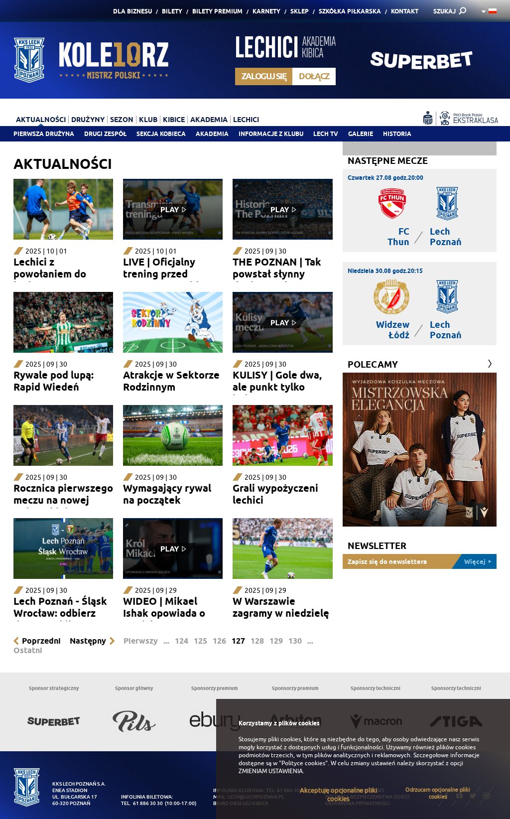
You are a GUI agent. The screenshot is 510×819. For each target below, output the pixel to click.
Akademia (212, 133)
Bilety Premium (217, 11)
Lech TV (325, 133)
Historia (397, 133)
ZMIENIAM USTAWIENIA (271, 771)
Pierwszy (141, 641)
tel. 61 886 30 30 (142, 803)
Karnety (266, 11)
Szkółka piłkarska (350, 11)
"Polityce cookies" (303, 763)
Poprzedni (41, 641)
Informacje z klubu (271, 133)
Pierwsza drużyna (43, 133)
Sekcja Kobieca (161, 133)
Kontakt (404, 11)
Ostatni (27, 650)
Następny (88, 641)
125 (200, 641)
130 (295, 641)
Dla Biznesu (132, 11)
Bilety (172, 11)
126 (219, 641)
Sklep (299, 11)
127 (238, 641)
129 (276, 641)
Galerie (360, 133)
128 (257, 641)
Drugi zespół (105, 133)
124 (181, 641)
